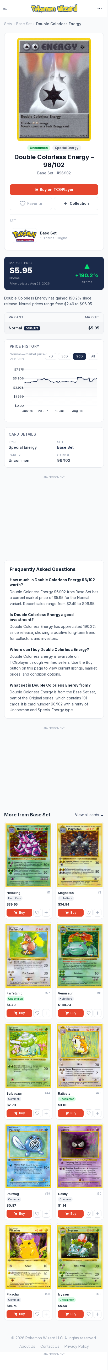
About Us (27, 1346)
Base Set (24, 24)
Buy (22, 912)
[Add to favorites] (37, 913)
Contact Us (49, 1346)
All (93, 356)
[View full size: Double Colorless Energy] (54, 89)
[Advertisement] (54, 512)
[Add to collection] (46, 913)
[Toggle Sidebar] (8, 8)
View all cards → (89, 814)
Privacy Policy (76, 1346)
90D (79, 356)
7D (50, 356)
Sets (8, 24)
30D (64, 356)
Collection (79, 203)
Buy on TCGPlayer (57, 189)
